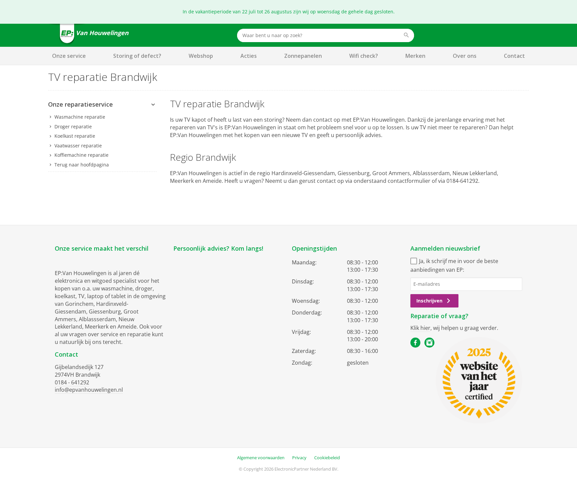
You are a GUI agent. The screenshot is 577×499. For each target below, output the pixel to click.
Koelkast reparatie (74, 136)
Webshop (201, 55)
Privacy (299, 458)
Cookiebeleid (327, 458)
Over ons (464, 55)
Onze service (69, 55)
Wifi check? (363, 55)
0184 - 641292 (72, 382)
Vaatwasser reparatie (78, 145)
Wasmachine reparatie (79, 117)
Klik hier (420, 328)
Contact (514, 55)
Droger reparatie (73, 126)
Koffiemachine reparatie (81, 155)
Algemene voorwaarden (260, 458)
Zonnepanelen (303, 55)
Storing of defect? (137, 55)
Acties (248, 55)
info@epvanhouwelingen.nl (89, 389)
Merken (415, 55)
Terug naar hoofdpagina (81, 164)
